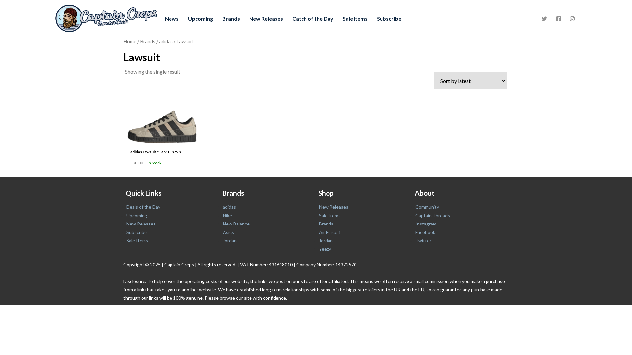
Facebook (425, 232)
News (172, 18)
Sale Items (355, 18)
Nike (227, 215)
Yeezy (325, 249)
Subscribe (389, 18)
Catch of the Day (312, 18)
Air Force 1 (330, 232)
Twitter (423, 240)
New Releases (266, 18)
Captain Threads (432, 215)
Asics (228, 232)
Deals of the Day (143, 207)
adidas (166, 41)
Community (427, 207)
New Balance (236, 223)
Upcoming (200, 18)
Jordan (230, 240)
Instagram (425, 223)
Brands (231, 18)
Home (129, 41)
